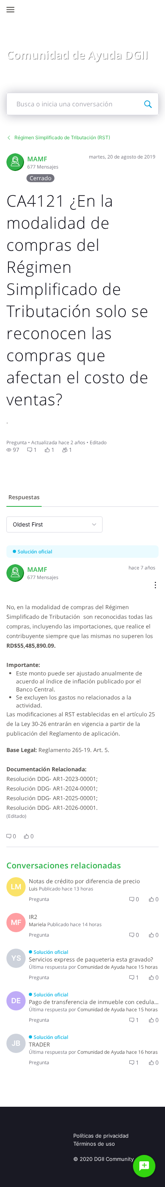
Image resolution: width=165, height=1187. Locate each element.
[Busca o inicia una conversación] (147, 104)
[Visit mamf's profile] (15, 162)
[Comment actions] (155, 585)
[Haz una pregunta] (144, 1166)
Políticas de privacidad (101, 1135)
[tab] (24, 498)
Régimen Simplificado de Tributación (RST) (62, 137)
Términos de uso (94, 1143)
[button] (12, 450)
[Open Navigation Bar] (12, 10)
